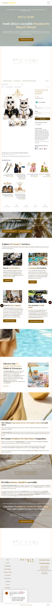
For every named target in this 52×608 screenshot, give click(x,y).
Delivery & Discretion (44, 569)
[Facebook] (28, 561)
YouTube (28, 494)
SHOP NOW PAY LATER (7, 597)
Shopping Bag (45, 206)
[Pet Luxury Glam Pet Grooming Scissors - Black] (7, 167)
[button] (26, 39)
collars (33, 447)
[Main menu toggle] (48, 3)
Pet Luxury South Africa (9, 371)
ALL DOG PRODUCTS (9, 87)
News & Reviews (7, 578)
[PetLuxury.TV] (25, 559)
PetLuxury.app (8, 381)
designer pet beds (20, 441)
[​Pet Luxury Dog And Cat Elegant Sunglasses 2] (23, 123)
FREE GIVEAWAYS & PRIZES (7, 593)
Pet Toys (7, 584)
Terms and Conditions (44, 566)
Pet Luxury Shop (44, 573)
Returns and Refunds (44, 567)
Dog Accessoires (18, 87)
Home (7, 559)
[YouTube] (27, 559)
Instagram (20, 494)
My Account (16, 206)
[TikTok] (30, 559)
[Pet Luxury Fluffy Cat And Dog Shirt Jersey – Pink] (32, 167)
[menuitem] (47, 87)
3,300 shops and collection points (10, 485)
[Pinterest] (21, 559)
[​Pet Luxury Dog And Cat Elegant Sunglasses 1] (17, 123)
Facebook (37, 494)
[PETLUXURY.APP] (33, 561)
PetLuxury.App (8, 566)
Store (3, 87)
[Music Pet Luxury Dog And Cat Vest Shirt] (44, 167)
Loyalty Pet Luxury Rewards (39, 492)
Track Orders (26, 206)
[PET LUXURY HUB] (23, 559)
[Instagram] (30, 561)
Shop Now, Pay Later (38, 486)
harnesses (37, 447)
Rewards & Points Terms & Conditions (44, 570)
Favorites (35, 206)
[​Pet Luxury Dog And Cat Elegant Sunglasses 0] (11, 123)
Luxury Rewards (8, 575)
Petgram (4, 492)
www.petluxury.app (25, 491)
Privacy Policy (44, 572)
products (15, 495)
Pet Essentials (7, 587)
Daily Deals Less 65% (7, 572)
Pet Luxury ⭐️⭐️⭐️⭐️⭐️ (9, 3)
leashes (43, 447)
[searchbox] (12, 84)
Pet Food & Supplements (7, 590)
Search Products (7, 206)
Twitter (24, 494)
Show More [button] (37, 142)
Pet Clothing (7, 581)
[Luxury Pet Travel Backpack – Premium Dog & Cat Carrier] (7, 187)
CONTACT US (7, 600)
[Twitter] (32, 559)
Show (1, 305)
